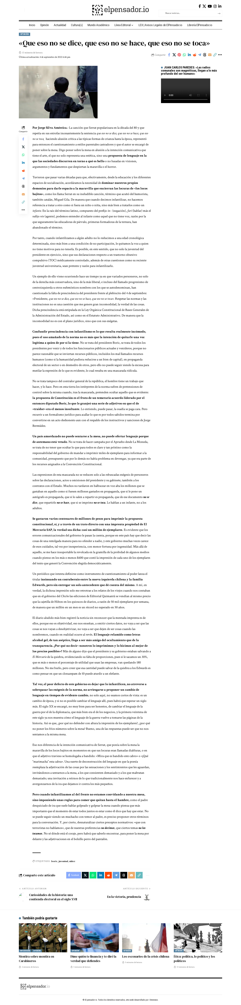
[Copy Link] (214, 54)
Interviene (25, 951)
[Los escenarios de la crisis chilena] (146, 937)
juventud (63, 861)
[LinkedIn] (219, 6)
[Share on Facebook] (169, 54)
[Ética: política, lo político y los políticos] (198, 937)
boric (54, 861)
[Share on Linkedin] (189, 54)
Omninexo (154, 1000)
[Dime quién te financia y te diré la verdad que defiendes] (94, 937)
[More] (220, 54)
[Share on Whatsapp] (184, 54)
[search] (21, 10)
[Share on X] (174, 54)
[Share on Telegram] (199, 54)
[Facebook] (200, 6)
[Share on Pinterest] (179, 54)
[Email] (209, 54)
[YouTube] (210, 6)
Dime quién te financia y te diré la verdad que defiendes (93, 958)
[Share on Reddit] (194, 54)
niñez (72, 861)
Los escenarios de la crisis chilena (145, 956)
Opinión (24, 34)
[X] (204, 6)
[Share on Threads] (204, 54)
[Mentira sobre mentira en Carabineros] (43, 937)
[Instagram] (215, 6)
